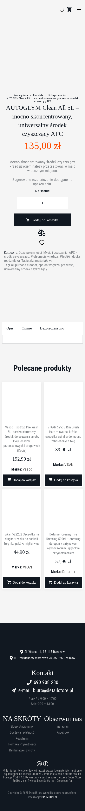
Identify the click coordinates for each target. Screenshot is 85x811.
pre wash (67, 265)
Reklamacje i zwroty (22, 750)
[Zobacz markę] (42, 287)
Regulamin (21, 738)
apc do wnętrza (49, 265)
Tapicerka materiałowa (36, 261)
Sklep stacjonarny (22, 726)
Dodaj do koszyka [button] (24, 480)
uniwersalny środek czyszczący (25, 269)
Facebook (63, 732)
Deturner (69, 572)
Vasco (27, 469)
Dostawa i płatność (22, 732)
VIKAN (68, 464)
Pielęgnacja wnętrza (44, 256)
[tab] (10, 328)
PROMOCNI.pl (49, 797)
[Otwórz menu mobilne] (79, 9)
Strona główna (20, 95)
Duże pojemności (57, 95)
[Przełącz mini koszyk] (69, 9)
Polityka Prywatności (22, 744)
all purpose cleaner (24, 265)
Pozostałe (38, 95)
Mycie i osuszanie (55, 252)
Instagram (63, 726)
